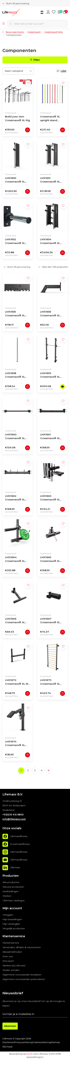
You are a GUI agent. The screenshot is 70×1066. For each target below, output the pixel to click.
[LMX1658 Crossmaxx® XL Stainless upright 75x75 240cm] (17, 350)
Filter (36, 59)
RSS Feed (7, 1047)
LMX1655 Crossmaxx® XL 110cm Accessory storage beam (16, 314)
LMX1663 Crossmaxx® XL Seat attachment (50, 498)
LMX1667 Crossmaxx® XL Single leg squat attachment (50, 621)
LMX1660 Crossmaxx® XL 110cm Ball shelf (15, 437)
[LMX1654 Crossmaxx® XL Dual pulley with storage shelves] (52, 216)
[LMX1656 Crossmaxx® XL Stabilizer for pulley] (52, 289)
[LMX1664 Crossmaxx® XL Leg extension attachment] (17, 534)
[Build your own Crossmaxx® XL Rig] (17, 94)
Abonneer (10, 1026)
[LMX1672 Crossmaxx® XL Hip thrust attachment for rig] (17, 657)
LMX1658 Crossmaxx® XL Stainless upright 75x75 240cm (15, 375)
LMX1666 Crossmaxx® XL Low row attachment (15, 621)
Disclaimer (8, 1042)
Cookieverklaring (42, 1042)
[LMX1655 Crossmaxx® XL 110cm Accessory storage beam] (17, 289)
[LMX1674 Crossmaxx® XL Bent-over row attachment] (17, 719)
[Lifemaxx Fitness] (20, 12)
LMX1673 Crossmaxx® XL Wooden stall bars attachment (51, 682)
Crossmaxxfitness (20, 844)
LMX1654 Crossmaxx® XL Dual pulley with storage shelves (50, 241)
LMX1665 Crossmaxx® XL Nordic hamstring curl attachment (51, 559)
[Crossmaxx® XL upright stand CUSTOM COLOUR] (52, 94)
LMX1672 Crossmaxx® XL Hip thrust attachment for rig (17, 682)
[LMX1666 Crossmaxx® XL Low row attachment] (17, 596)
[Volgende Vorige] (48, 770)
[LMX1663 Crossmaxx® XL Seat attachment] (52, 473)
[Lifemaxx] (5, 867)
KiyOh (29, 1054)
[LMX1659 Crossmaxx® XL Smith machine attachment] (52, 350)
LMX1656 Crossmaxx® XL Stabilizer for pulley (52, 314)
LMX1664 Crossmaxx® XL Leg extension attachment (15, 559)
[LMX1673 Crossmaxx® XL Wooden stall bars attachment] (52, 657)
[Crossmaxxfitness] (5, 844)
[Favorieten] (53, 12)
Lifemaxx (15, 867)
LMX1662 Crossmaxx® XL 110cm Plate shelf (16, 498)
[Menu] (3, 24)
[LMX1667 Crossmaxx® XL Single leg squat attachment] (52, 596)
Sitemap (55, 1042)
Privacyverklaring (23, 1042)
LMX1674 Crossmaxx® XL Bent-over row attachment (15, 744)
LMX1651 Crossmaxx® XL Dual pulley (50, 180)
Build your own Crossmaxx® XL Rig (17, 118)
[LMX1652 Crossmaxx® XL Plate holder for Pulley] (17, 216)
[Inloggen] (48, 12)
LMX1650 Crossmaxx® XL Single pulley (15, 180)
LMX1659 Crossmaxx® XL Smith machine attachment (50, 375)
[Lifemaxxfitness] (5, 836)
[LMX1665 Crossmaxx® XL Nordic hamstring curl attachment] (52, 534)
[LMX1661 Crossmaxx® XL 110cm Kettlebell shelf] (52, 411)
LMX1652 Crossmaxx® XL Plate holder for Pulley (15, 241)
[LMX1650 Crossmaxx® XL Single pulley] (17, 155)
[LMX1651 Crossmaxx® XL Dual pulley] (52, 155)
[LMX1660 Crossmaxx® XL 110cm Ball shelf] (17, 411)
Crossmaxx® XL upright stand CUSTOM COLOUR (51, 119)
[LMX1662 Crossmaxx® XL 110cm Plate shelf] (17, 473)
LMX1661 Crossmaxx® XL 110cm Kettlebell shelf (50, 437)
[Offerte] (59, 12)
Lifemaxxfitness (18, 836)
